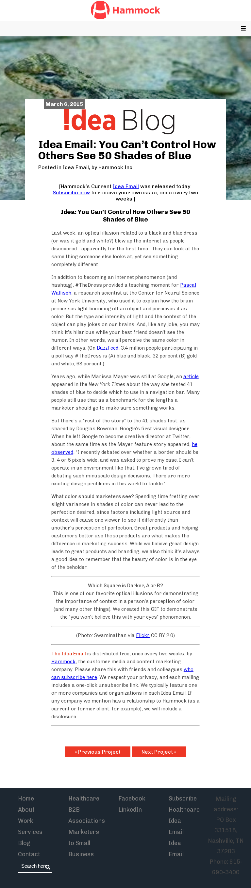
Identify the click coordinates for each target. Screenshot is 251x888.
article (191, 376)
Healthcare (83, 798)
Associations (86, 820)
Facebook (131, 798)
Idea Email (76, 167)
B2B (74, 809)
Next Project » (159, 752)
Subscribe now (71, 192)
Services (30, 832)
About (26, 809)
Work (25, 820)
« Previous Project (98, 752)
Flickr (143, 635)
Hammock (63, 662)
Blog (24, 843)
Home (26, 798)
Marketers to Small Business (83, 843)
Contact (29, 854)
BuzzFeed (107, 348)
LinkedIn (130, 809)
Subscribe (183, 798)
